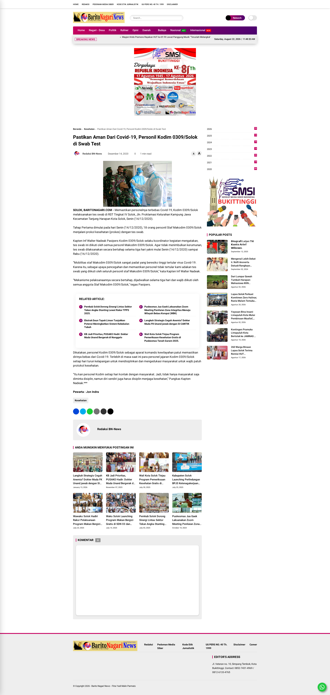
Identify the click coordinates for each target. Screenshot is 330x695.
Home (76, 4)
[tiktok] (210, 4)
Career (253, 644)
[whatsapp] (90, 411)
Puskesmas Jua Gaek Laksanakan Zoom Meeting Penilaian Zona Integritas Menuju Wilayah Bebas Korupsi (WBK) (167, 310)
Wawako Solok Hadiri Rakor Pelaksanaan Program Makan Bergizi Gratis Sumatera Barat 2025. (86, 520)
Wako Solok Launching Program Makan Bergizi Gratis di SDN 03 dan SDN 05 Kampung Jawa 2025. (119, 520)
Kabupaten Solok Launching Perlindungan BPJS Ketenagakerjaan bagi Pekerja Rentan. (186, 479)
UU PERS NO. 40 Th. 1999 (153, 4)
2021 (232, 163)
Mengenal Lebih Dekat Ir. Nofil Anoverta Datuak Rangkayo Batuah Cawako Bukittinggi (243, 262)
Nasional (177, 30)
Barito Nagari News (100, 686)
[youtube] (205, 4)
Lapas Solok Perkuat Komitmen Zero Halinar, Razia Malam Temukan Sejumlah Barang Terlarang (244, 298)
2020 (232, 169)
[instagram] (200, 4)
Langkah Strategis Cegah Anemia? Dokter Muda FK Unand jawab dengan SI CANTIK (167, 322)
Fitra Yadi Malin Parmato (124, 686)
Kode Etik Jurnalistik (127, 4)
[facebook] (195, 4)
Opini (135, 30)
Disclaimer (172, 4)
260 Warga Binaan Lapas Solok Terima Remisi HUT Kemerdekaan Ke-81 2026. (242, 351)
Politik (112, 30)
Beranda (77, 129)
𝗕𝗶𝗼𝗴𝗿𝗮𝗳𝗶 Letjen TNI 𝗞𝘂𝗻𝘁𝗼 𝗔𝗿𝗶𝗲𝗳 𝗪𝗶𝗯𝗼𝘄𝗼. (242, 244)
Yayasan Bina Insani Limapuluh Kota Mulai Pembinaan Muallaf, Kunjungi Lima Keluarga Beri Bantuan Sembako (243, 315)
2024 (232, 143)
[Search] (180, 18)
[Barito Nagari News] (99, 22)
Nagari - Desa (97, 30)
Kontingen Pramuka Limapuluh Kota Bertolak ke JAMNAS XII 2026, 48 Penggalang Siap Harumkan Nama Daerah (244, 333)
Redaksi (85, 4)
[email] (104, 411)
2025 (232, 136)
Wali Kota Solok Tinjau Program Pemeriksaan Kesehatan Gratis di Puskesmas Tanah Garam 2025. (162, 337)
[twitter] (83, 411)
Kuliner (124, 30)
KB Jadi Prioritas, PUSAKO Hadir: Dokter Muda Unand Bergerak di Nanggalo (106, 336)
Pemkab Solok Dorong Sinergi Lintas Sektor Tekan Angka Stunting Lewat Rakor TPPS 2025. (108, 310)
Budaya (162, 30)
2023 (232, 149)
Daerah (146, 30)
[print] (97, 411)
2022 (232, 156)
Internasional (200, 30)
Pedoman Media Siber (103, 4)
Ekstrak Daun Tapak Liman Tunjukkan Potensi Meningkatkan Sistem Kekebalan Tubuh (106, 323)
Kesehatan (89, 129)
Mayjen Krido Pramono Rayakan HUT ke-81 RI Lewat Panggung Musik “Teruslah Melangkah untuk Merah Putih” (159, 37)
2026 (232, 129)
